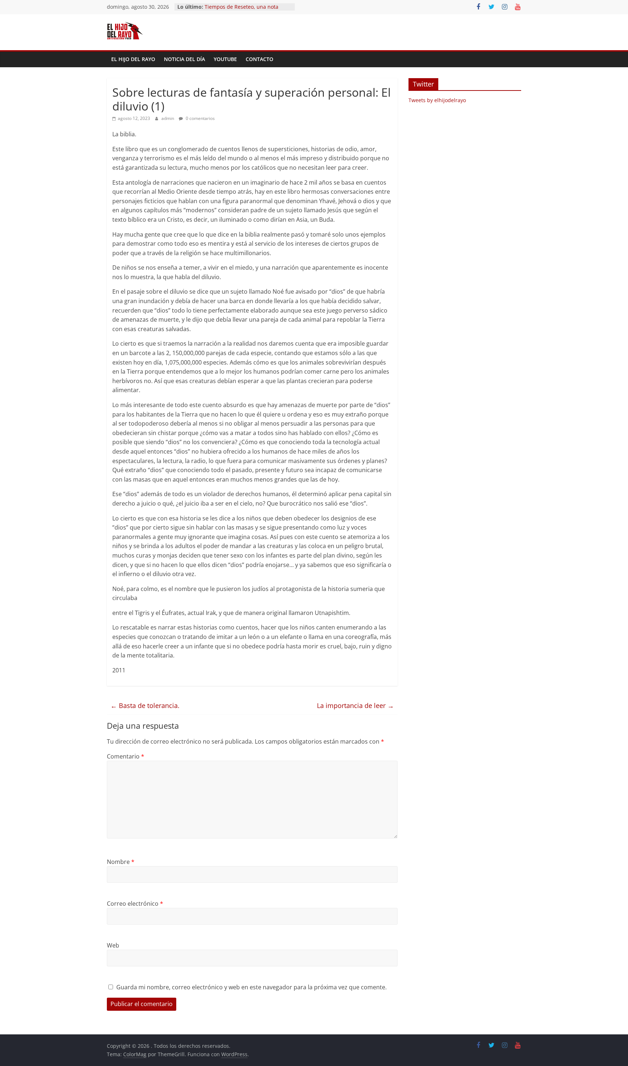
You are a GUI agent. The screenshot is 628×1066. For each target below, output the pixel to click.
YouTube (225, 59)
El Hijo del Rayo (133, 59)
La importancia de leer (355, 705)
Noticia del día (184, 59)
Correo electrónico (135, 904)
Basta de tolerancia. (145, 705)
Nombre (120, 862)
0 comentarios (200, 118)
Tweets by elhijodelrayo (437, 100)
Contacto (259, 59)
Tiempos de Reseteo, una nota (241, 6)
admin (168, 118)
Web (113, 945)
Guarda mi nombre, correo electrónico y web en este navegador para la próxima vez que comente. (251, 987)
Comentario (125, 756)
